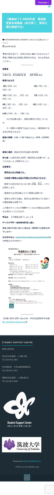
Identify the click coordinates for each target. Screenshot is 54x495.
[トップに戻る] (27, 477)
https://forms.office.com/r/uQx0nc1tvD (32, 237)
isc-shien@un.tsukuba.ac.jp (14, 322)
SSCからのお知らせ (37, 39)
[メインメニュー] (49, 6)
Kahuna (26, 461)
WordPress (36, 461)
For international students (16, 39)
